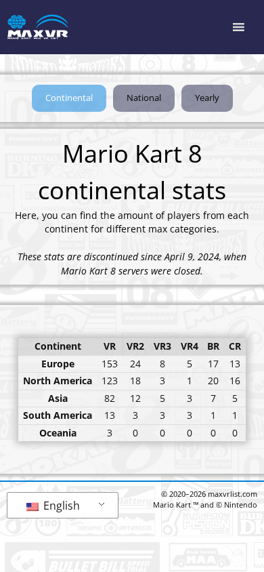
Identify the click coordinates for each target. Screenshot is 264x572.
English (60, 505)
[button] (69, 98)
